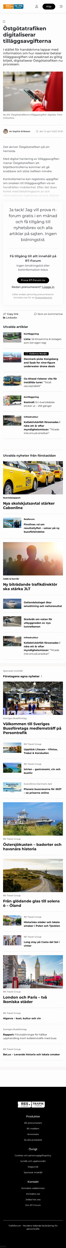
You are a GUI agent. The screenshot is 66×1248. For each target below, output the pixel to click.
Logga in (48, 287)
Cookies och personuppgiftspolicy (33, 1155)
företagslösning (43, 297)
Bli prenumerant (33, 1123)
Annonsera (33, 1134)
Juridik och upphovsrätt (33, 1161)
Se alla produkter (33, 1140)
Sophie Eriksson (21, 131)
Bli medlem (33, 1128)
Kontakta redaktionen (33, 1188)
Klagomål (33, 1166)
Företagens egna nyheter (21, 676)
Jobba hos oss (33, 1199)
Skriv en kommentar (50, 314)
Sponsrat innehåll (33, 1172)
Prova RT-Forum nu (33, 280)
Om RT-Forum (33, 1205)
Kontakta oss (33, 1193)
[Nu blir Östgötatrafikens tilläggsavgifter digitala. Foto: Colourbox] (33, 91)
